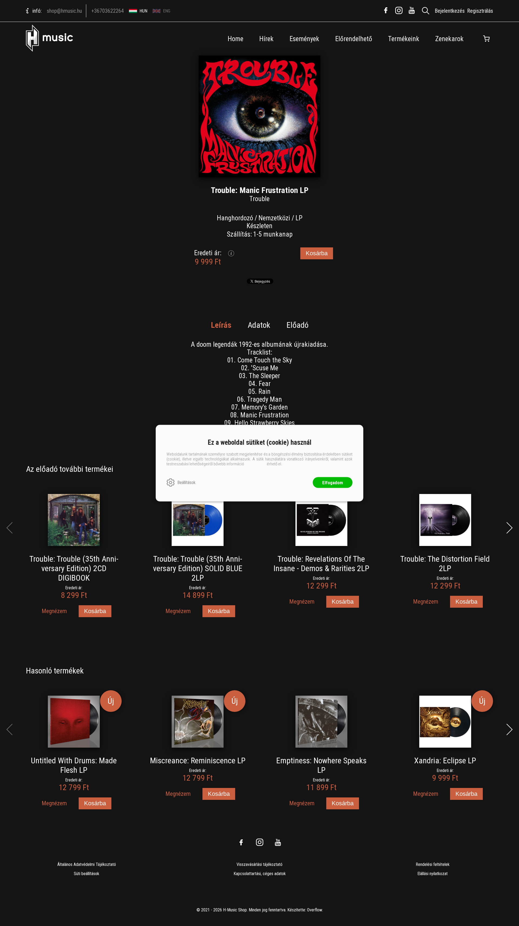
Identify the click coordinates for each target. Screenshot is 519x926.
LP (298, 218)
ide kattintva (255, 463)
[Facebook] (386, 10)
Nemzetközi (274, 218)
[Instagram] (399, 10)
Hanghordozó (235, 218)
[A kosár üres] (486, 38)
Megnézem (54, 611)
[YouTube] (412, 10)
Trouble (259, 199)
